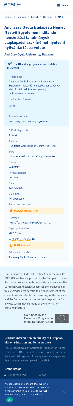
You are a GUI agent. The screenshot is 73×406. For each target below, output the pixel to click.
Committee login (17, 374)
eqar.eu (8, 17)
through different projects (46, 282)
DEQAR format (22, 245)
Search (34, 17)
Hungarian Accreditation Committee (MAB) (33, 146)
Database (21, 17)
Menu (65, 5)
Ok (9, 399)
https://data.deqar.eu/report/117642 (30, 222)
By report (48, 17)
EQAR (12, 5)
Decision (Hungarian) (26, 210)
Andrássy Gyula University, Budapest (29, 257)
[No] (64, 392)
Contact (42, 374)
